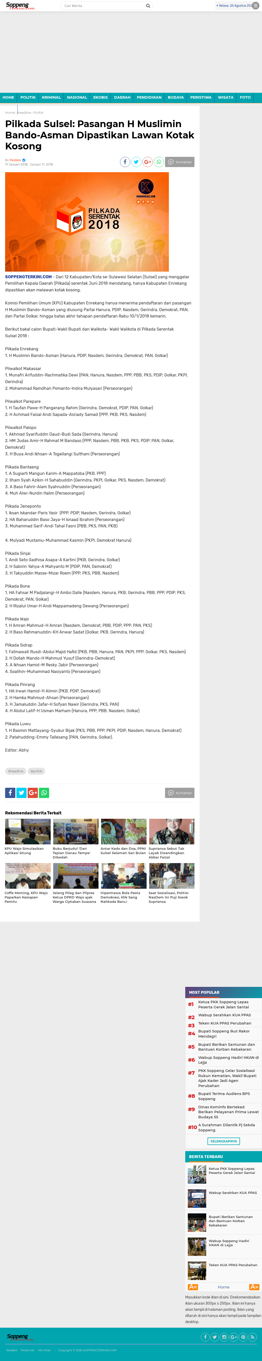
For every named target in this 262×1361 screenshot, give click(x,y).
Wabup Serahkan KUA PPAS (224, 1015)
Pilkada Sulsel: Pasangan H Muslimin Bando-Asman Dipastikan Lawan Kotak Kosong (99, 134)
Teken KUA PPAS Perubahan (225, 1023)
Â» (254, 1287)
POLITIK (28, 97)
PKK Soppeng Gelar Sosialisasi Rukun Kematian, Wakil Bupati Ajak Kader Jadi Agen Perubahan (227, 1078)
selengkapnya (224, 1141)
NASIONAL (77, 97)
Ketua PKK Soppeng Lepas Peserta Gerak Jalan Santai (223, 1004)
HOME (8, 97)
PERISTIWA (201, 97)
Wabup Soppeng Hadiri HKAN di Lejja (228, 1060)
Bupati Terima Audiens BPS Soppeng (224, 1096)
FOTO (245, 97)
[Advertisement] (131, 56)
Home (224, 1287)
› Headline (23, 113)
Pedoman (28, 1350)
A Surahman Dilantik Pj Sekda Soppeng (226, 1127)
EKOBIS (100, 97)
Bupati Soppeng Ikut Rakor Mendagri (224, 1034)
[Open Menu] (255, 5)
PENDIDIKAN (149, 97)
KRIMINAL (51, 97)
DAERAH (122, 97)
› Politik (37, 113)
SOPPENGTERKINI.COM (100, 1350)
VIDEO (9, 109)
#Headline (15, 771)
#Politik (36, 771)
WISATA (226, 97)
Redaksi (11, 1350)
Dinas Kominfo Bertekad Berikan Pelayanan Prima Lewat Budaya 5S (228, 1112)
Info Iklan (44, 1350)
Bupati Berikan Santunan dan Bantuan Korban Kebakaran (226, 1047)
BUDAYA (176, 97)
